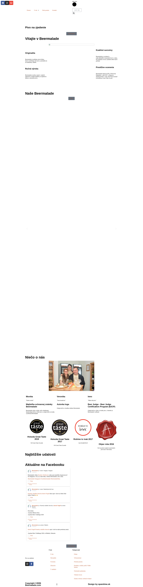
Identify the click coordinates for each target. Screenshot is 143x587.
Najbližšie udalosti (40, 454)
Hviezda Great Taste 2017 (60, 440)
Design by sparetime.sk (99, 584)
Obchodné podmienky (80, 571)
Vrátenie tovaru (78, 575)
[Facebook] (3, 3)
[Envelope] (11, 3)
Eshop (75, 554)
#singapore (37, 479)
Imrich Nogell (45, 493)
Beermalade (35, 470)
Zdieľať (30, 484)
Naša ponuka (45, 10)
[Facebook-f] (31, 564)
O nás (35, 10)
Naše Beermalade (39, 93)
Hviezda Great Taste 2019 (36, 438)
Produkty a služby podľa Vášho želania (82, 566)
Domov (29, 10)
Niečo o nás (35, 357)
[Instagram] (7, 3)
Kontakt (54, 10)
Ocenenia (52, 561)
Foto (31, 481)
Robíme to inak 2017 (83, 439)
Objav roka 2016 (106, 444)
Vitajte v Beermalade (42, 39)
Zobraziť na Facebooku (32, 483)
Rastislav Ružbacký (43, 475)
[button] (73, 13)
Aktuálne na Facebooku (44, 465)
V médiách (53, 569)
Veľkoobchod (77, 558)
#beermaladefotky (55, 479)
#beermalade (31, 479)
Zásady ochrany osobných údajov (83, 578)
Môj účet (74, 1)
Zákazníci (53, 565)
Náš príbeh (53, 558)
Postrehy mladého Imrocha (35, 493)
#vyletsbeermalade (45, 479)
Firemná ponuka (78, 561)
